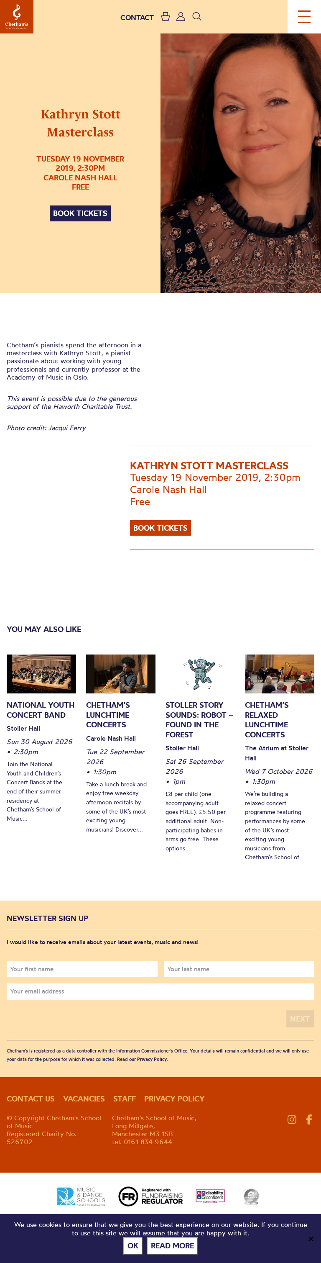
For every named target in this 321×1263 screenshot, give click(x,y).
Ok (132, 1245)
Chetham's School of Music (16, 16)
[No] (310, 1239)
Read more (172, 1245)
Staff (124, 1099)
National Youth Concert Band (40, 710)
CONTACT (137, 17)
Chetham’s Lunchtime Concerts (108, 714)
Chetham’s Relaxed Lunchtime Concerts (267, 719)
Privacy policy (174, 1099)
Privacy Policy (152, 1059)
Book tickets (80, 213)
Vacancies (84, 1099)
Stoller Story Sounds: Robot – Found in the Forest (199, 719)
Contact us (31, 1099)
